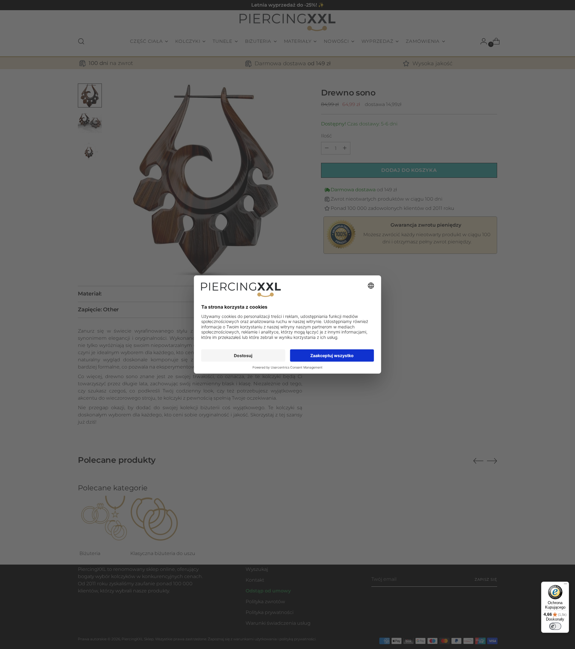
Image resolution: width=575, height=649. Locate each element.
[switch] (555, 626)
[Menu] (565, 585)
